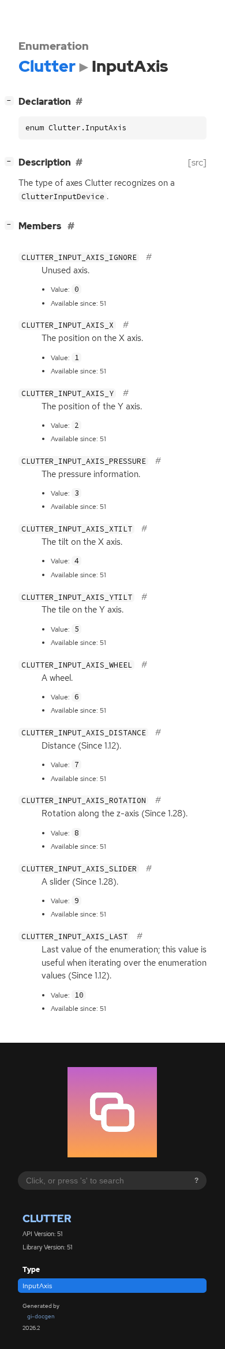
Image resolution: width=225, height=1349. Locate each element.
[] (11, 100)
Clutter (46, 1218)
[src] (197, 162)
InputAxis (37, 1286)
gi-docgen (41, 1316)
